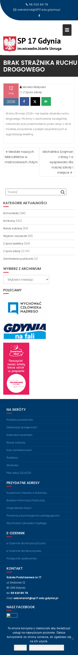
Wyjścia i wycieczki (15, 236)
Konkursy (9, 221)
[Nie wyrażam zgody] (72, 639)
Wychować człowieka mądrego (26, 523)
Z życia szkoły (32, 92)
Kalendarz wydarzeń (19, 435)
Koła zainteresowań (19, 450)
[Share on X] (35, 101)
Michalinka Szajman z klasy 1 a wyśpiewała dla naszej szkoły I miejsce (58, 162)
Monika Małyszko (34, 87)
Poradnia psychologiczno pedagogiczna (33, 515)
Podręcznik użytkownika (21, 558)
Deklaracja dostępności (21, 427)
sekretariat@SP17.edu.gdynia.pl (38, 10)
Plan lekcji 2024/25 (18, 473)
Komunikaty (11, 213)
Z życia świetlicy (13, 243)
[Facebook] (39, 15)
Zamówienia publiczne (18, 259)
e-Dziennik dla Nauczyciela (23, 551)
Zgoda (20, 647)
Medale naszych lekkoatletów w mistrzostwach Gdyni (21, 157)
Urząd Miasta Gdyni (18, 508)
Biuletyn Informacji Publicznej (25, 500)
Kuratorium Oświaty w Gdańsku (26, 493)
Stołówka (12, 465)
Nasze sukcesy (12, 228)
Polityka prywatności (19, 420)
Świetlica (12, 457)
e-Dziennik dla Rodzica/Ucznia (26, 543)
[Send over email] (46, 101)
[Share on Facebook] (24, 101)
